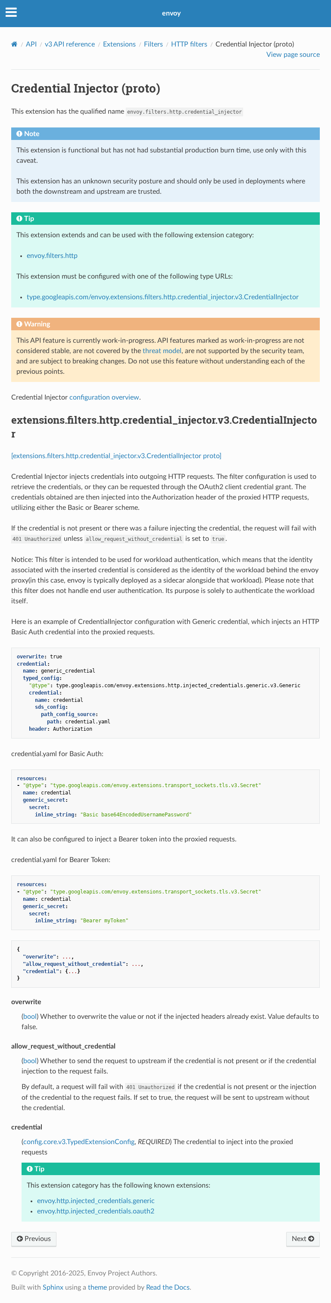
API (31, 44)
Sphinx (53, 1287)
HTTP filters (189, 44)
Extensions (119, 44)
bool (30, 1016)
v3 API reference (70, 44)
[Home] (14, 44)
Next (300, 1238)
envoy (171, 13)
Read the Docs (168, 1287)
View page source (293, 54)
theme (97, 1287)
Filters (153, 44)
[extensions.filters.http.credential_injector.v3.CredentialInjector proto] (116, 456)
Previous (37, 1238)
